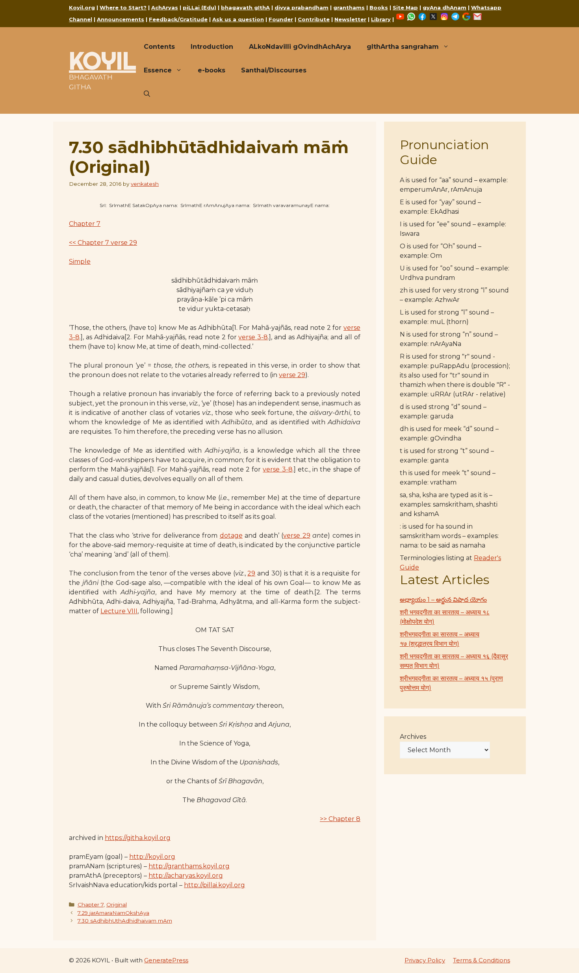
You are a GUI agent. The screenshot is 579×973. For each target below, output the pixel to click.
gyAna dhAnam (444, 7)
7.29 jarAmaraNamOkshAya (113, 913)
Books (378, 7)
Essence (158, 70)
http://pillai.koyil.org (214, 885)
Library (381, 19)
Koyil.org (82, 7)
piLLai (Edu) (199, 7)
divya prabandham (301, 7)
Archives (413, 736)
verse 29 (292, 375)
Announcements (120, 19)
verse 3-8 (253, 337)
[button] (147, 94)
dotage (231, 535)
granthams (349, 7)
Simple (80, 261)
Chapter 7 (84, 224)
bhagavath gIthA (245, 7)
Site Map (405, 7)
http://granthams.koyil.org (189, 866)
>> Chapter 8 (340, 819)
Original (116, 904)
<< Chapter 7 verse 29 (103, 242)
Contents (159, 46)
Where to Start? (123, 7)
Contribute (314, 19)
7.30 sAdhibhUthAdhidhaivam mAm (125, 921)
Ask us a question (238, 19)
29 (251, 573)
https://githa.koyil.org (138, 838)
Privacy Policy (425, 960)
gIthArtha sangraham (403, 46)
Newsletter (350, 19)
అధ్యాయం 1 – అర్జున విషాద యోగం (443, 599)
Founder (281, 19)
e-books (211, 70)
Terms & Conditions (481, 960)
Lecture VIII (118, 611)
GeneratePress (166, 960)
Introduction (212, 46)
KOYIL (102, 60)
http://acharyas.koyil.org (185, 875)
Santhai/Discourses (273, 70)
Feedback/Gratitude (178, 19)
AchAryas (164, 7)
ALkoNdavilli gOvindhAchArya (300, 46)
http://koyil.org (152, 856)
